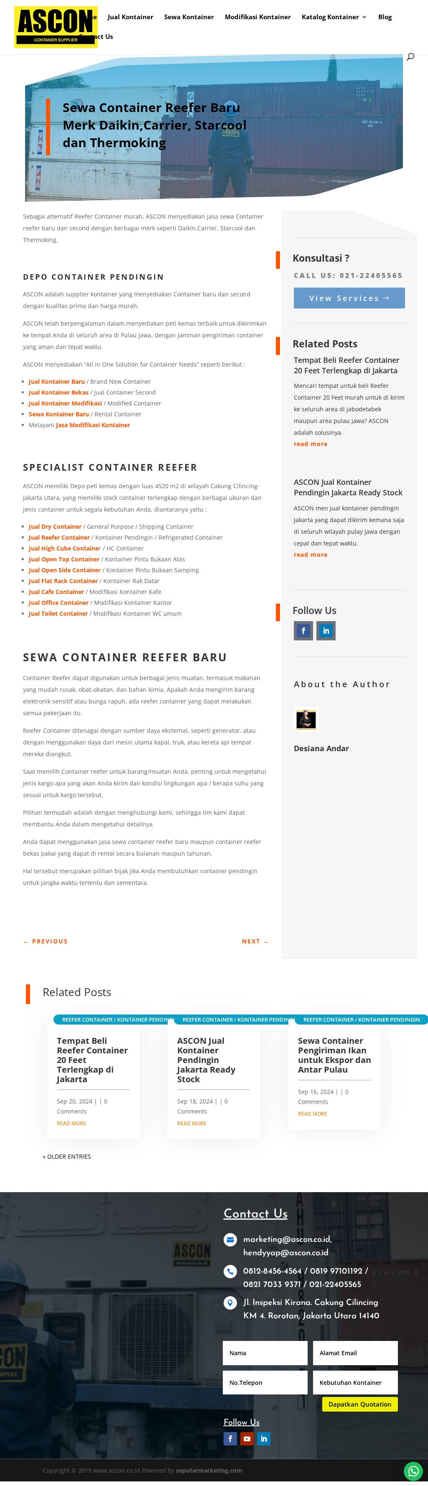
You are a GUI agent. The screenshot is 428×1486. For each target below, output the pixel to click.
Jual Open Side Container (65, 570)
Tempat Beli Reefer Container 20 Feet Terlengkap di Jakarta (347, 365)
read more (311, 444)
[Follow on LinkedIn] (326, 630)
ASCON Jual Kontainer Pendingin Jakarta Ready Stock (348, 487)
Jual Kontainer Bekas (59, 392)
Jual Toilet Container (58, 613)
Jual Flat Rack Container (63, 581)
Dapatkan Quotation (360, 1404)
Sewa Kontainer (189, 17)
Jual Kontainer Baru (57, 381)
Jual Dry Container (55, 526)
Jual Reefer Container (59, 537)
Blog (385, 17)
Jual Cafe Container (56, 592)
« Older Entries (67, 1156)
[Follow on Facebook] (303, 630)
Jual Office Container (59, 603)
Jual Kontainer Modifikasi (65, 403)
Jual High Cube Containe (64, 548)
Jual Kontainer (130, 17)
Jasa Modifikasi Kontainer (93, 425)
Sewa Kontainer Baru (59, 414)
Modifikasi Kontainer (258, 17)
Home (88, 17)
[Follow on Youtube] (247, 1438)
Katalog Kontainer (330, 17)
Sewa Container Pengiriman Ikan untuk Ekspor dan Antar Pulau (334, 1055)
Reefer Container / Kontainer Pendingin (120, 1019)
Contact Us (96, 37)
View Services (344, 298)
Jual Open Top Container (64, 559)
